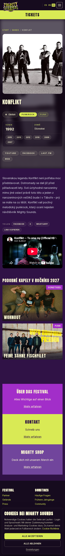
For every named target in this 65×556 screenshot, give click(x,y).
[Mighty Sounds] (10, 7)
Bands (15, 30)
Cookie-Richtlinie (50, 528)
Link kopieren (12, 230)
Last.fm (46, 153)
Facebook (29, 153)
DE (53, 5)
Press (5, 504)
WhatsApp (42, 224)
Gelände (6, 499)
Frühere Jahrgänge (44, 499)
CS (45, 5)
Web (7, 159)
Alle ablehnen (32, 543)
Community (40, 504)
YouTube (10, 153)
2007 (10, 142)
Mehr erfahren (32, 406)
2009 (46, 137)
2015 (10, 137)
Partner (6, 495)
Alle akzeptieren (32, 536)
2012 (28, 137)
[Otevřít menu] (60, 5)
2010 (37, 137)
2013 (19, 137)
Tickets (32, 15)
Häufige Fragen (42, 495)
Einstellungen (32, 549)
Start (5, 30)
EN (49, 5)
